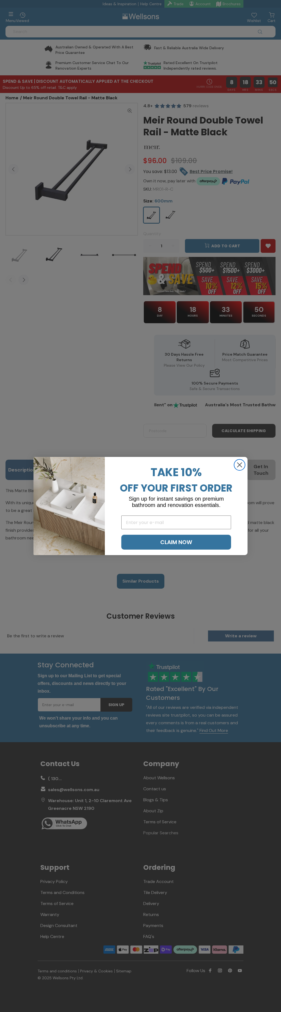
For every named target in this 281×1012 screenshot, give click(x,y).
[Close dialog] (239, 464)
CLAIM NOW (176, 542)
